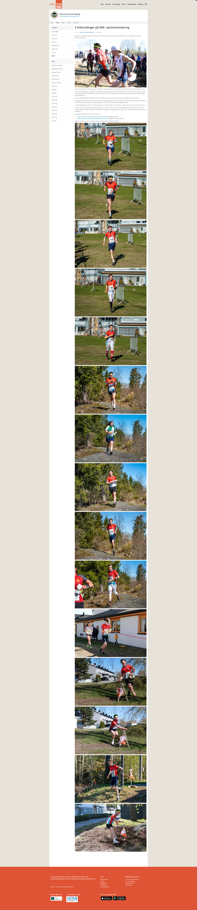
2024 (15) (54, 86)
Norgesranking (132, 4)
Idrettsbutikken (129, 883)
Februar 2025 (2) (56, 83)
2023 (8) (54, 89)
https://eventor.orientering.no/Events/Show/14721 (92, 118)
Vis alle (54, 52)
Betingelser (103, 883)
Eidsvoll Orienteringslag (86, 32)
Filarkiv (69, 22)
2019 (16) (54, 103)
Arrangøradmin (104, 887)
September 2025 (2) (57, 69)
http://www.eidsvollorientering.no (69, 16)
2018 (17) (54, 107)
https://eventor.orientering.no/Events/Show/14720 (92, 117)
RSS (54, 56)
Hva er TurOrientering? (132, 879)
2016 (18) (54, 114)
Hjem (102, 4)
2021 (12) (54, 96)
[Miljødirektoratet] (57, 898)
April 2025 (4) (55, 79)
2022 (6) (54, 93)
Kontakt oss (103, 885)
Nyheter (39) (55, 45)
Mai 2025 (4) (55, 76)
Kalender (76, 22)
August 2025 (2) (56, 72)
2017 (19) (54, 110)
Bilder (63, 22)
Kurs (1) (54, 42)
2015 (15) (54, 117)
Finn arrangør (116, 4)
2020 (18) (54, 100)
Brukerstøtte (104, 879)
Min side (108, 4)
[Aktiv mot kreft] (73, 899)
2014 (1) (54, 121)
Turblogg (140, 4)
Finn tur (124, 4)
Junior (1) (54, 35)
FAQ (146, 4)
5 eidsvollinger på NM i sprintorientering (102, 27)
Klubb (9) (54, 38)
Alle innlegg (55, 31)
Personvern (128, 885)
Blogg (57, 22)
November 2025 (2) (57, 65)
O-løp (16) (54, 49)
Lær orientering (129, 881)
